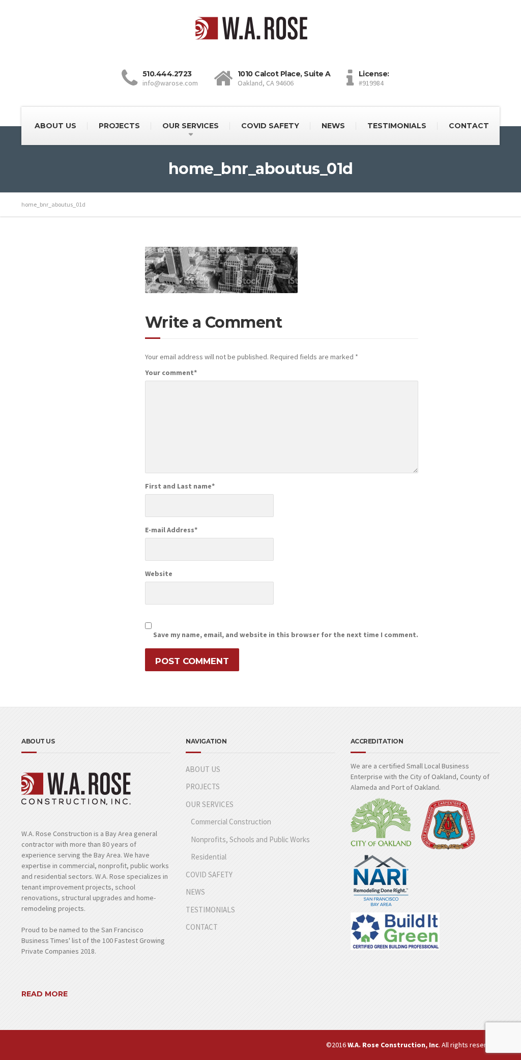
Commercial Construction (231, 821)
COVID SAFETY (270, 125)
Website (158, 573)
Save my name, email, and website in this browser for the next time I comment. (285, 634)
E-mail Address (171, 529)
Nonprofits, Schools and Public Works (250, 839)
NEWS (333, 125)
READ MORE (44, 993)
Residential (208, 857)
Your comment (171, 372)
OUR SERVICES (190, 125)
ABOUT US (55, 125)
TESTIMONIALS (396, 125)
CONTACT (469, 125)
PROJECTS (119, 125)
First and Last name (180, 486)
